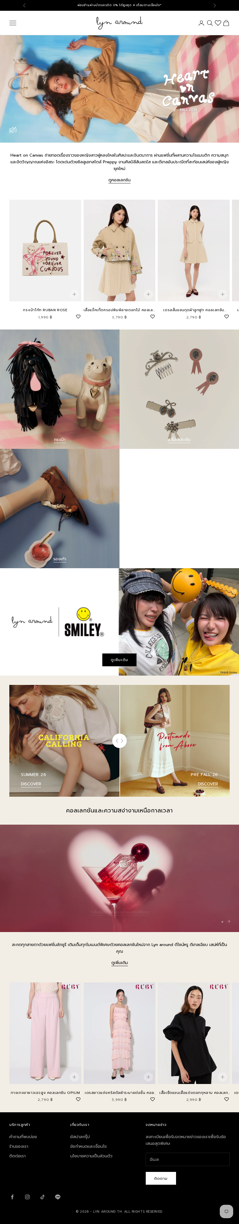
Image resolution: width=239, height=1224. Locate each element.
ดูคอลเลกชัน (119, 180)
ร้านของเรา (18, 1146)
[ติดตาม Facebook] (12, 1197)
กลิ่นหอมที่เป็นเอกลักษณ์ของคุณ (119, 905)
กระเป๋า (60, 440)
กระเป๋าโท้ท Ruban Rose (45, 310)
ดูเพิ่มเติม (119, 660)
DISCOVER (31, 784)
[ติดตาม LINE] (58, 1197)
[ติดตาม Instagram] (27, 1197)
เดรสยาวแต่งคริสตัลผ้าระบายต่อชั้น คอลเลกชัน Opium (119, 1093)
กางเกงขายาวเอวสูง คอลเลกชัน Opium (45, 1092)
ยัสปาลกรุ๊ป (80, 1137)
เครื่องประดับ (179, 440)
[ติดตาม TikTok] (42, 1197)
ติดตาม (161, 1178)
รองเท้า (59, 559)
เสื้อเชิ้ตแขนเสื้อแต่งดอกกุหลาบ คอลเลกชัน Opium (193, 1093)
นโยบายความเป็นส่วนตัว (91, 1156)
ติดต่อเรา (17, 1156)
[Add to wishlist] (78, 316)
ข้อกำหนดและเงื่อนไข (88, 1146)
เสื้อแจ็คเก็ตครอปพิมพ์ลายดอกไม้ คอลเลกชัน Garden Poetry (120, 310)
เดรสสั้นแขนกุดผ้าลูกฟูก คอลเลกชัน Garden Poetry (193, 310)
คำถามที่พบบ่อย (23, 1137)
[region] (119, 878)
